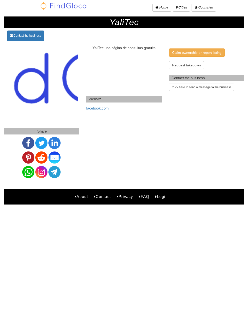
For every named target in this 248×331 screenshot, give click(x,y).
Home (163, 7)
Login (162, 197)
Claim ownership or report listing (197, 53)
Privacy (125, 197)
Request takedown (186, 65)
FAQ (145, 197)
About (82, 197)
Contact (103, 197)
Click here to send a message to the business (201, 87)
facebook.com (97, 108)
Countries (205, 7)
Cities (182, 7)
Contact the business (27, 35)
